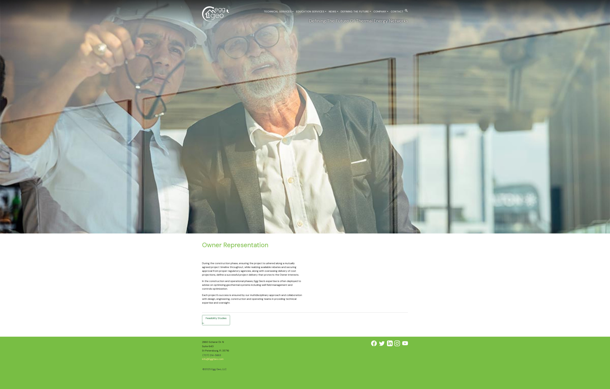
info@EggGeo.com (213, 359)
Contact (397, 11)
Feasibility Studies (216, 318)
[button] (406, 10)
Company (379, 11)
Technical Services (278, 11)
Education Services (310, 11)
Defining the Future (355, 11)
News (332, 11)
